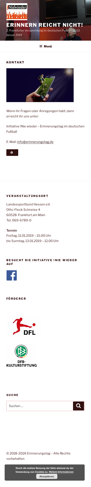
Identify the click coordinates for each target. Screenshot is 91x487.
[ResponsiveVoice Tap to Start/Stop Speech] (12, 152)
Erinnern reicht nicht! (44, 25)
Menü (48, 46)
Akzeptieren (46, 476)
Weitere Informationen (61, 471)
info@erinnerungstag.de (35, 142)
